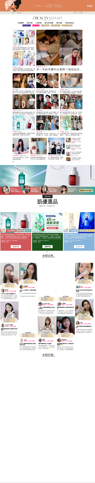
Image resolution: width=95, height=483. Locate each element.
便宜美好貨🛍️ (69, 23)
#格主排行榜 (36, 25)
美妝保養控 (15, 155)
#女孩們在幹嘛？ (55, 25)
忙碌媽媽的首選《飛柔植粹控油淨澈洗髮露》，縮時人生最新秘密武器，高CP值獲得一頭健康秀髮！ (71, 135)
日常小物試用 (47, 296)
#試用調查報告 (45, 25)
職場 (72, 155)
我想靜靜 (26, 286)
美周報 (19, 13)
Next (64, 146)
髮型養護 (62, 131)
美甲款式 (38, 89)
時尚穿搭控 (50, 155)
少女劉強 (63, 303)
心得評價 (38, 23)
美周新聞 (21, 23)
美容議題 (15, 45)
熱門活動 (59, 23)
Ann (81, 286)
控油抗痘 (9, 282)
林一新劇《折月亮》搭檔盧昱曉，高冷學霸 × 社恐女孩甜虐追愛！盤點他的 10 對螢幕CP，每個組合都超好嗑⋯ (24, 92)
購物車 (81, 12)
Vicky (25, 339)
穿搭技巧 (15, 110)
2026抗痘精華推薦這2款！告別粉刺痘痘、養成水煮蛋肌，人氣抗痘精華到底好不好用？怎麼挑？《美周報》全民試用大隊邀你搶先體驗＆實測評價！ (15, 236)
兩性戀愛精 (38, 66)
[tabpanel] (21, 149)
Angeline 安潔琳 (9, 324)
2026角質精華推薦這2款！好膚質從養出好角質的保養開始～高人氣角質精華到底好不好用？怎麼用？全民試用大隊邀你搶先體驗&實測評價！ (79, 236)
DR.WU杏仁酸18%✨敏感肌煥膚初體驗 (20, 158)
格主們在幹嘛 (49, 23)
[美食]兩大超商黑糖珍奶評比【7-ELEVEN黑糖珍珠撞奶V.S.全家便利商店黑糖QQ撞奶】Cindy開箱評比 (38, 158)
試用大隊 (30, 23)
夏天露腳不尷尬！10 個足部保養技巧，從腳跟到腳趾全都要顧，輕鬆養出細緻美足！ (71, 93)
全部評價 (47, 354)
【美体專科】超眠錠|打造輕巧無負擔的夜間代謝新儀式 (76, 158)
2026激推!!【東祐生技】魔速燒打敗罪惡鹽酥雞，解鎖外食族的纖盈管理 (76, 139)
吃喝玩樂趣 (33, 155)
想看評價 (16, 246)
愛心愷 (6, 289)
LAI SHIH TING (46, 303)
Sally (81, 322)
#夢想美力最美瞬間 (67, 25)
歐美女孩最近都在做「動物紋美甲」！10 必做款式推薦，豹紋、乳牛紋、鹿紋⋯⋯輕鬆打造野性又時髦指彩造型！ (47, 92)
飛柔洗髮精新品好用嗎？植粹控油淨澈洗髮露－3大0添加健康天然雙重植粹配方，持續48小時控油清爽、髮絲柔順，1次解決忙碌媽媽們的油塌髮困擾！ (47, 236)
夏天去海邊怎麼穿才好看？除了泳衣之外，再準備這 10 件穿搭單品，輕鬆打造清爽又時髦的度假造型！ (71, 114)
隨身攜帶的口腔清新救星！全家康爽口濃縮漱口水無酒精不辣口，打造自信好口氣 (76, 146)
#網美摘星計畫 (27, 25)
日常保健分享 (74, 141)
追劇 (14, 89)
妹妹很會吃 (63, 339)
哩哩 (44, 339)
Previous (13, 146)
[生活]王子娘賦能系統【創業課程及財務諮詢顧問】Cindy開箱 (76, 153)
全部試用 (47, 255)
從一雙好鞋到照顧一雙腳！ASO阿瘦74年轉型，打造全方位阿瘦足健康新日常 (56, 158)
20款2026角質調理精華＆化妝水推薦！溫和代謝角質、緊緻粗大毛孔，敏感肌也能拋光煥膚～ (24, 49)
